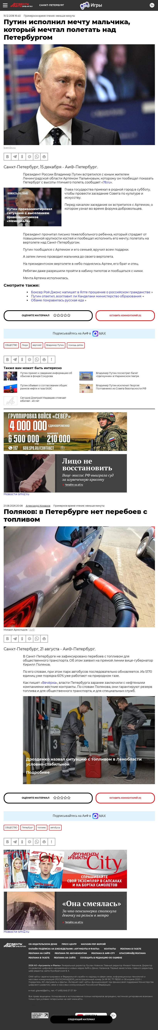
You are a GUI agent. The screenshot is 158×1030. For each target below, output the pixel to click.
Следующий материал (81, 1019)
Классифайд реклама (132, 953)
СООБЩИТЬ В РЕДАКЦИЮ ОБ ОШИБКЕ (101, 957)
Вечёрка (49, 683)
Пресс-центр (69, 944)
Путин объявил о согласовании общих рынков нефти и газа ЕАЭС (43, 387)
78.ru (106, 182)
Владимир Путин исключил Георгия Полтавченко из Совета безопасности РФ (121, 387)
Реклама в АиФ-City (103, 953)
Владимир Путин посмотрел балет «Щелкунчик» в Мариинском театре (117, 375)
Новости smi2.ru (16, 494)
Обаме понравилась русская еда (57, 300)
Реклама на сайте (39, 953)
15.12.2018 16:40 (12, 15)
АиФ (32, 629)
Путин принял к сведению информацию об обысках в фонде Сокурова (46, 375)
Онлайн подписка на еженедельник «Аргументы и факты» (64, 949)
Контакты (110, 949)
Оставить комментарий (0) (125, 315)
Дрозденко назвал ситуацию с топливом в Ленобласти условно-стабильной (84, 762)
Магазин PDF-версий (93, 944)
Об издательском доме (43, 944)
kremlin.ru (10, 147)
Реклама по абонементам (71, 953)
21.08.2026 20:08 (13, 505)
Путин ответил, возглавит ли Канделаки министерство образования (86, 296)
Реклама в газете (130, 949)
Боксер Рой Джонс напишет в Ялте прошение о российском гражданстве (90, 292)
